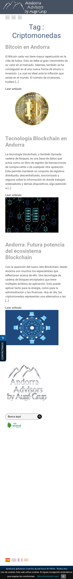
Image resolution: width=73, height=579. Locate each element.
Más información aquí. (48, 576)
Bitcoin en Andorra (27, 47)
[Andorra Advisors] (25, 7)
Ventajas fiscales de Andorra (23, 483)
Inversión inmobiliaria (18, 466)
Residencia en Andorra (19, 449)
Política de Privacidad (18, 533)
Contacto (12, 514)
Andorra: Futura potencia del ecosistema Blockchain (34, 251)
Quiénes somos (15, 522)
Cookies (10, 528)
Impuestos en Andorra (19, 500)
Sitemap (10, 539)
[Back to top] (67, 573)
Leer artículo (13, 89)
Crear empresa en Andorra (21, 444)
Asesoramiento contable (20, 455)
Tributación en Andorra (19, 494)
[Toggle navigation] (14, 17)
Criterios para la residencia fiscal (25, 505)
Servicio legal (13, 461)
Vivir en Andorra (15, 489)
